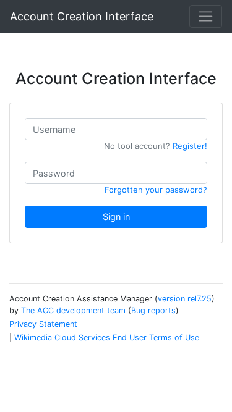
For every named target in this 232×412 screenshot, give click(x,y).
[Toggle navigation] (205, 16)
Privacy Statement (43, 324)
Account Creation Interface (81, 16)
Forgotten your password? (156, 190)
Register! (190, 146)
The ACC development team (73, 310)
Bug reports (153, 310)
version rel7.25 (185, 298)
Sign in (116, 216)
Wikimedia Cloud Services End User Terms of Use (106, 337)
